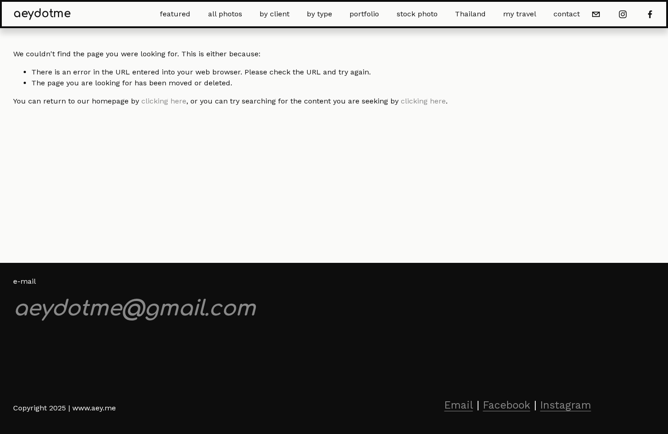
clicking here (163, 101)
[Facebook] (650, 14)
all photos (225, 14)
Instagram (565, 405)
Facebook (506, 405)
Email (458, 405)
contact (566, 14)
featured (175, 14)
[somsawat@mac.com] (596, 14)
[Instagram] (623, 14)
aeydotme (41, 13)
